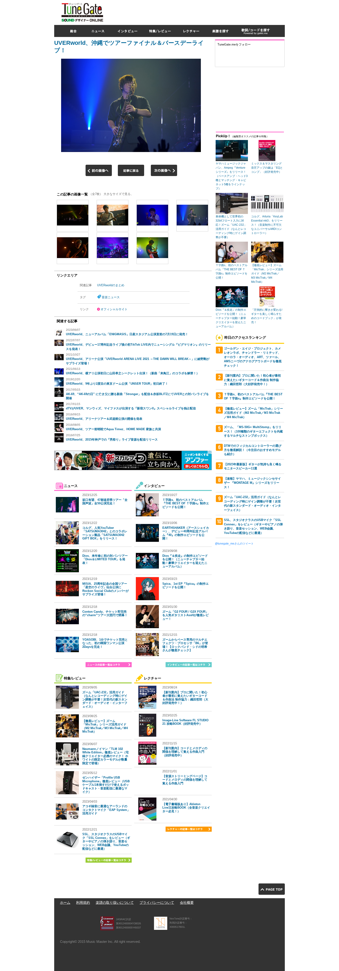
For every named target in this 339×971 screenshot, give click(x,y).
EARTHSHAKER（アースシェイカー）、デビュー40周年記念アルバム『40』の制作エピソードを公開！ (185, 533)
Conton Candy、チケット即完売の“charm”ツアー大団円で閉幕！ (105, 613)
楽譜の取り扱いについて (115, 902)
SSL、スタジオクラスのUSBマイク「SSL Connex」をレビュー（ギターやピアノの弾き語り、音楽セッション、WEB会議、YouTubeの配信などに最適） (106, 841)
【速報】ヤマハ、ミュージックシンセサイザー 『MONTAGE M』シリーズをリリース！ (252, 483)
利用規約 (83, 902)
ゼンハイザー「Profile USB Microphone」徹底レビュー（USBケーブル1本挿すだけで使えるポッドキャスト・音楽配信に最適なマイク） (106, 785)
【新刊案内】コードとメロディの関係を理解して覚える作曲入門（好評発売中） (184, 751)
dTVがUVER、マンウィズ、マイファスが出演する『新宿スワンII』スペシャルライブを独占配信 (131, 408)
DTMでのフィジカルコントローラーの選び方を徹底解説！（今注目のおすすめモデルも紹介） (252, 450)
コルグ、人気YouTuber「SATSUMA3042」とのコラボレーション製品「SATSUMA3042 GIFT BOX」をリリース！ (104, 533)
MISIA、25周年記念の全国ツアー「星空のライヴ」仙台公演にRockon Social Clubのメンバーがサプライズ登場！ (105, 589)
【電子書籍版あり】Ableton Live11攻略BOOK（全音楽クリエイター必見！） (186, 807)
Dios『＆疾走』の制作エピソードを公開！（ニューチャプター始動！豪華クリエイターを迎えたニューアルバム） (185, 561)
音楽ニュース (111, 297)
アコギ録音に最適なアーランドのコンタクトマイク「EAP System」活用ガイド (106, 809)
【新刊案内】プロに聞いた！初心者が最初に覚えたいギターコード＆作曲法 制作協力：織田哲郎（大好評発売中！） (185, 698)
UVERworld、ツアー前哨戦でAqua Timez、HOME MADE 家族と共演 (113, 429)
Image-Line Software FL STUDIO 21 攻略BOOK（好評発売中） (185, 722)
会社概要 (187, 902)
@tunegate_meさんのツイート (234, 543)
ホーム (65, 902)
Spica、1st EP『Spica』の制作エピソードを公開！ (185, 585)
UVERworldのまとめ (110, 285)
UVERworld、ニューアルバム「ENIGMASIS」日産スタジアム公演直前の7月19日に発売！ (127, 334)
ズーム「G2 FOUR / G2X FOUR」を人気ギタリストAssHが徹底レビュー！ (185, 615)
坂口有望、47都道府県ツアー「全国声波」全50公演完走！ (105, 501)
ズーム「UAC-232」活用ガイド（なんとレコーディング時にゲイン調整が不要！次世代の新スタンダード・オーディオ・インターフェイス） (104, 699)
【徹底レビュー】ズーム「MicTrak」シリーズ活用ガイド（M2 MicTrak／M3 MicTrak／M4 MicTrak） (105, 726)
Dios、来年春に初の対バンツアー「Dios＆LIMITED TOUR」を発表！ (105, 559)
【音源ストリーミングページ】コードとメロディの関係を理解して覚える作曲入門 (184, 779)
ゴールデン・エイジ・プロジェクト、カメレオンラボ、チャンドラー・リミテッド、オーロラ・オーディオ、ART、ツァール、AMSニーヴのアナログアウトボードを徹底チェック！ (253, 357)
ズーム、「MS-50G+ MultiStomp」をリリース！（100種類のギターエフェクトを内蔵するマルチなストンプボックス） (253, 431)
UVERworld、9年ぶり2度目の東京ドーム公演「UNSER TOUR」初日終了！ (117, 383)
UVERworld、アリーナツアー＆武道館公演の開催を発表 (104, 418)
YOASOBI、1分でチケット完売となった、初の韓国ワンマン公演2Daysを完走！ (105, 643)
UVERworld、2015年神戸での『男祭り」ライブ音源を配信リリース (112, 439)
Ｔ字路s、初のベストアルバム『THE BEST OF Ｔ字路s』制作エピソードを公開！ (185, 503)
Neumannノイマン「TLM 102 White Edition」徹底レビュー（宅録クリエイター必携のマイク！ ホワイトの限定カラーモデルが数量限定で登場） (105, 756)
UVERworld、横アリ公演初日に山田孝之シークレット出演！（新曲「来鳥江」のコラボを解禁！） (132, 373)
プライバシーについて (157, 902)
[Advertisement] (201, 11)
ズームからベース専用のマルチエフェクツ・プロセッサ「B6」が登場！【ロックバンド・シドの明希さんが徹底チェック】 (185, 645)
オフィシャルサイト (114, 309)
